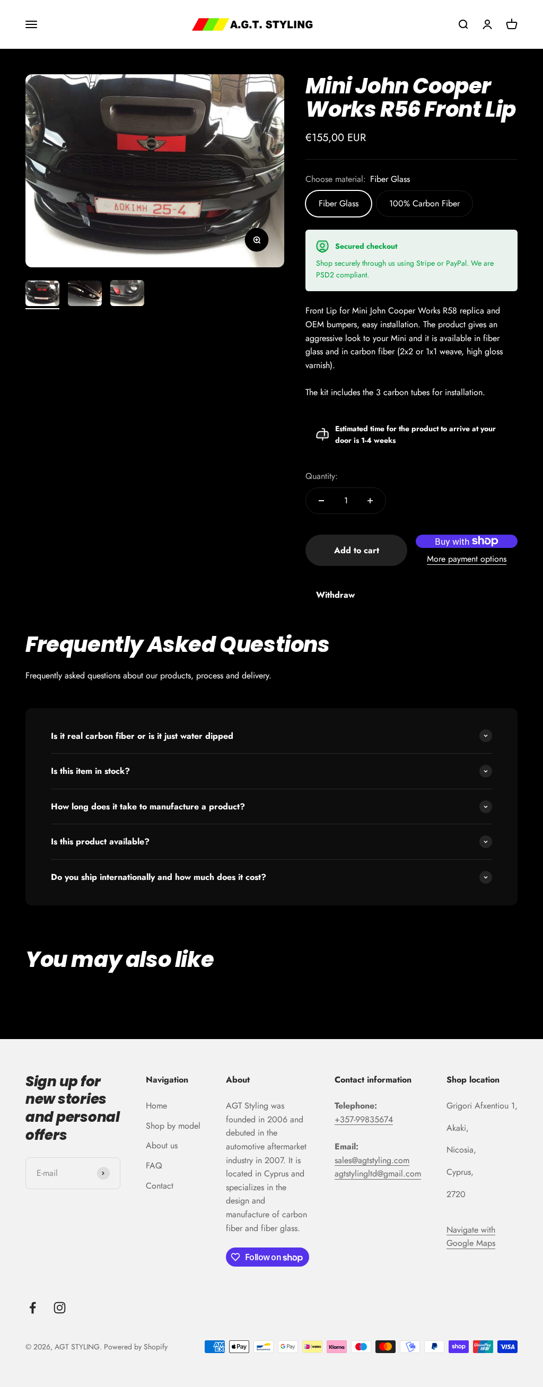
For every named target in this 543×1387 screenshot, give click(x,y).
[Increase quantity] (370, 500)
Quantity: (321, 476)
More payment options (466, 559)
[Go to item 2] (85, 295)
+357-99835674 (364, 1119)
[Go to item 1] (42, 295)
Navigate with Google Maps (470, 1237)
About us (162, 1145)
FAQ (154, 1165)
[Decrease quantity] (321, 500)
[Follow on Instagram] (59, 1308)
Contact (159, 1186)
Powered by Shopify (136, 1346)
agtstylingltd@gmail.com (378, 1173)
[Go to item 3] (127, 294)
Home (156, 1106)
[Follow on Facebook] (32, 1308)
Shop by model (173, 1126)
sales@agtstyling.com (372, 1160)
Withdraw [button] (335, 595)
